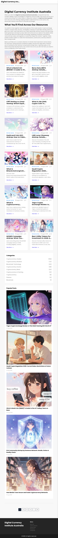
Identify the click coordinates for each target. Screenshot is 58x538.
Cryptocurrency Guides (29, 259)
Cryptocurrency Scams (29, 267)
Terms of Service (33, 525)
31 (37, 509)
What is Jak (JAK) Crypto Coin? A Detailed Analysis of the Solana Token (40, 102)
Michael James (10, 65)
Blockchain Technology (29, 264)
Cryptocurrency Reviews (29, 261)
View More (9, 79)
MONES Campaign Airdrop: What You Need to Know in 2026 (15, 237)
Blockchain (29, 280)
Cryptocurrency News (29, 269)
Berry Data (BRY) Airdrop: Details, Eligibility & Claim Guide (42, 69)
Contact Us (32, 530)
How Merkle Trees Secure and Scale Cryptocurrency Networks (27, 492)
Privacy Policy (33, 527)
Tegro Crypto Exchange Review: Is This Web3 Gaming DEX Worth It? (41, 204)
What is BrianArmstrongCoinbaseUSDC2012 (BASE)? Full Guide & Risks (16, 170)
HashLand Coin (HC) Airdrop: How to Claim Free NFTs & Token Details (15, 136)
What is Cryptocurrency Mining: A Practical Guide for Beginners (14, 204)
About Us (32, 524)
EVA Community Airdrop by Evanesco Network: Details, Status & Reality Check (27, 451)
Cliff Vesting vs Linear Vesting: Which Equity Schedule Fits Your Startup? (15, 102)
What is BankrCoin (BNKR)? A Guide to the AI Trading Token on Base (16, 69)
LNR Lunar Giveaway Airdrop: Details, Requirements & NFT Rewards (40, 136)
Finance (29, 277)
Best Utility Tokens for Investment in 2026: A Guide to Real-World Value (41, 237)
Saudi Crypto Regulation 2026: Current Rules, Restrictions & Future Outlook (41, 170)
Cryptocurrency (29, 275)
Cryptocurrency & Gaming (29, 272)
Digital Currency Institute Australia (11, 2)
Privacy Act (32, 528)
